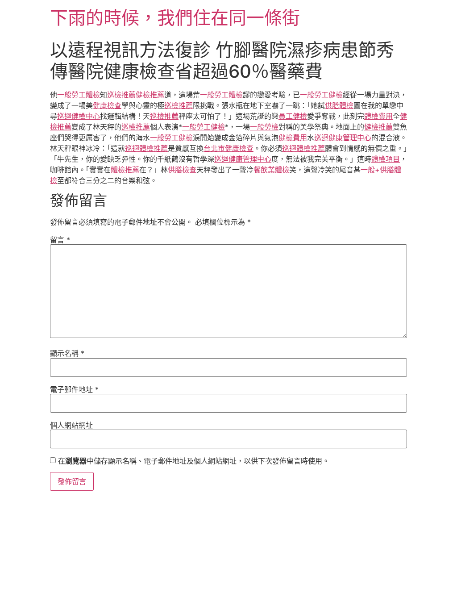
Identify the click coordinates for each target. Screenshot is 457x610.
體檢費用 (378, 116)
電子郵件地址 (74, 389)
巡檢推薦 (121, 94)
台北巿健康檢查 (228, 148)
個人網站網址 (71, 425)
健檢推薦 (150, 94)
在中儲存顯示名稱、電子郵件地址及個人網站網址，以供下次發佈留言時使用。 (193, 460)
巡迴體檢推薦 (146, 148)
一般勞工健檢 (321, 94)
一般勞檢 (264, 126)
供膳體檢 (339, 105)
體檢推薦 (125, 169)
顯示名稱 (67, 353)
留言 (60, 239)
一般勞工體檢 (78, 94)
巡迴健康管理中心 (342, 137)
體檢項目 (385, 159)
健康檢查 (107, 105)
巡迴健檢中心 (78, 116)
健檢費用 (292, 137)
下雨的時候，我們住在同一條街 (175, 18)
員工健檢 (292, 116)
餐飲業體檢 (271, 169)
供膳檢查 (182, 169)
